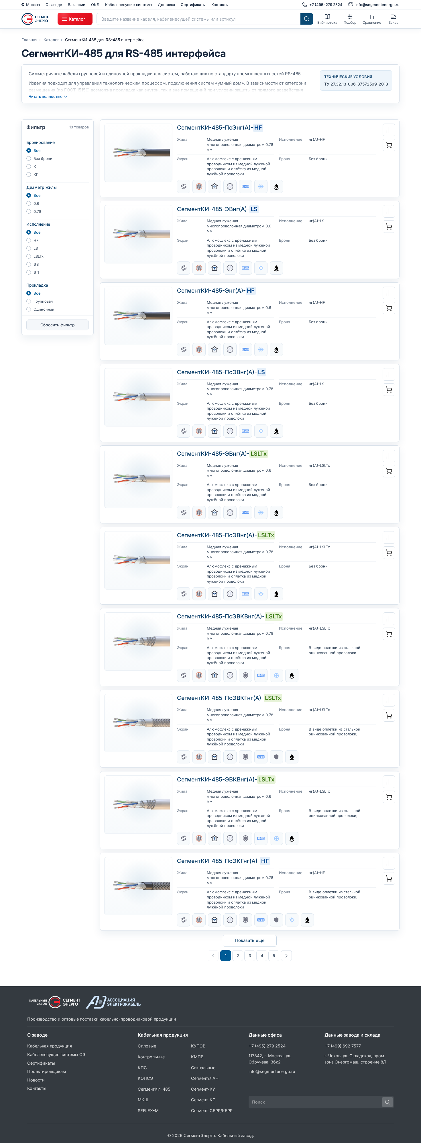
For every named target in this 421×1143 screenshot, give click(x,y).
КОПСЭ (145, 1078)
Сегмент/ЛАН (205, 1078)
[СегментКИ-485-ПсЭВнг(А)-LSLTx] (138, 560)
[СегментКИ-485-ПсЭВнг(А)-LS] (138, 397)
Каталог (51, 39)
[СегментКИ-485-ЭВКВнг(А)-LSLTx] (138, 804)
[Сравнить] (389, 130)
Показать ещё (250, 940)
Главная (29, 39)
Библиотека (327, 22)
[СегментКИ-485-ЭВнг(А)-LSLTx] (138, 479)
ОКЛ (95, 4)
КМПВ (197, 1056)
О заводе (54, 4)
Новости (36, 1079)
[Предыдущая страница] (213, 955)
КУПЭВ (198, 1045)
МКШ (143, 1099)
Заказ (393, 22)
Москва (33, 4)
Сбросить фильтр (57, 324)
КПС (142, 1067)
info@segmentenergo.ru (272, 1071)
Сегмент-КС (203, 1099)
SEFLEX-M (148, 1110)
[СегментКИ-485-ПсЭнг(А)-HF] (138, 153)
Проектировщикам (46, 1071)
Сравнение (372, 22)
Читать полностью (45, 96)
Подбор (350, 22)
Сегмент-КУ (203, 1089)
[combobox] (198, 19)
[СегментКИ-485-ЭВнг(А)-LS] (138, 234)
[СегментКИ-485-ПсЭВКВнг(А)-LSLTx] (138, 641)
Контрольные (151, 1056)
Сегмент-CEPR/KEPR (212, 1110)
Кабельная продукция (49, 1045)
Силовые (147, 1045)
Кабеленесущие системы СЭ (56, 1054)
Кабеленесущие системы (128, 4)
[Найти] (306, 19)
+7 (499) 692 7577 (342, 1045)
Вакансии (76, 4)
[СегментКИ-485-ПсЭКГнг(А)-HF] (138, 886)
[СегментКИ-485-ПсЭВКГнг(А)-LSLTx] (138, 723)
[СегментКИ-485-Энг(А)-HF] (138, 316)
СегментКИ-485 (154, 1089)
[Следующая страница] (286, 955)
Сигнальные (203, 1067)
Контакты (220, 4)
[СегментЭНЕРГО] (37, 19)
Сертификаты (193, 4)
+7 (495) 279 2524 (267, 1045)
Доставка (166, 4)
